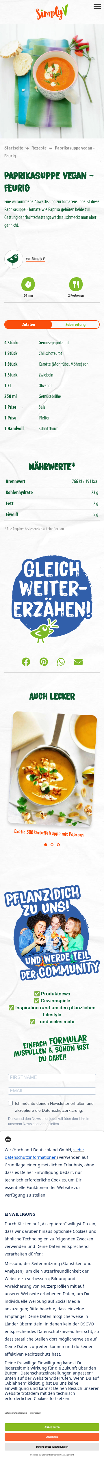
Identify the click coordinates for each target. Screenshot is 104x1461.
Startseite (14, 148)
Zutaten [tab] (28, 325)
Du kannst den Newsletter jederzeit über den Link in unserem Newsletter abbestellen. (48, 1121)
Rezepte (39, 148)
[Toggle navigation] (97, 6)
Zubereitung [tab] (76, 325)
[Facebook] (26, 662)
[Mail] (78, 662)
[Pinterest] (44, 662)
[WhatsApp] (61, 662)
